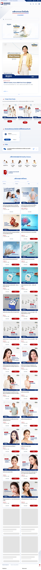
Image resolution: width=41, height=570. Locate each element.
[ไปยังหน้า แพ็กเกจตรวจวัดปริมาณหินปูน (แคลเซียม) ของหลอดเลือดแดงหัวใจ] (11, 223)
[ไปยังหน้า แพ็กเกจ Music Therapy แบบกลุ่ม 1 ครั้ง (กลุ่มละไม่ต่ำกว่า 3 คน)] (30, 302)
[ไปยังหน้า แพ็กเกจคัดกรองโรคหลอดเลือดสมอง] (11, 250)
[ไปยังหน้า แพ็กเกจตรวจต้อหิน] (30, 382)
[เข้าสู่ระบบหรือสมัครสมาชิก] (36, 4)
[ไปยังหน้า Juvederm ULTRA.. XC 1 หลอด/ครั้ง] (30, 542)
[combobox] (15, 1)
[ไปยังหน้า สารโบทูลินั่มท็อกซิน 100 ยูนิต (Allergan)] (30, 489)
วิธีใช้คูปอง (14, 139)
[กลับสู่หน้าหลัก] (5, 4)
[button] (30, 4)
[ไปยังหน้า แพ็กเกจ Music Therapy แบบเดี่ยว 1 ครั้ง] (30, 329)
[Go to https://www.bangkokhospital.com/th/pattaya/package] (20, 30)
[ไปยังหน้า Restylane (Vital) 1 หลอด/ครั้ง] (11, 542)
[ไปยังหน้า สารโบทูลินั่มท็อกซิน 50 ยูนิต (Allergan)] (11, 516)
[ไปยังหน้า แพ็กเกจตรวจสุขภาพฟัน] (30, 436)
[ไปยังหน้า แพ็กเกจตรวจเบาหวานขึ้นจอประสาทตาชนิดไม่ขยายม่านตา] (11, 409)
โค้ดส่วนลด (7, 139)
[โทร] (30, 4)
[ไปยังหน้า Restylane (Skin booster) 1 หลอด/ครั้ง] (30, 516)
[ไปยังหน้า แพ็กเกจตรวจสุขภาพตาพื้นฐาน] (11, 436)
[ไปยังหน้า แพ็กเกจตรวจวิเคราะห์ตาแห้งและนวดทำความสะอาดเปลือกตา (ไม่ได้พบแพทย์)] (30, 355)
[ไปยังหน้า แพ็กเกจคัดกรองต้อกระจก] (30, 409)
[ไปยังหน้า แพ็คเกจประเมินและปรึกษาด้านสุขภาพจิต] (11, 302)
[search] (33, 4)
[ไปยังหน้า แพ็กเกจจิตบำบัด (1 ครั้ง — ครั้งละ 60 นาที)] (30, 275)
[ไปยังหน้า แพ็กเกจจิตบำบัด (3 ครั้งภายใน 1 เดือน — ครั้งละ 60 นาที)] (11, 275)
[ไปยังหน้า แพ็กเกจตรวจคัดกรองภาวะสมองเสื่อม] (30, 223)
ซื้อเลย (34, 238)
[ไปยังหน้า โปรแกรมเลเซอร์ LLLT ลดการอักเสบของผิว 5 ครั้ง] (11, 489)
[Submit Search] (21, 0)
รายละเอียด (11, 211)
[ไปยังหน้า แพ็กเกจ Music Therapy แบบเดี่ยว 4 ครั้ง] (11, 329)
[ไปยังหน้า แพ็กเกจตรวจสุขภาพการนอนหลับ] (30, 250)
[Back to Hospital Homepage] (1, 7)
